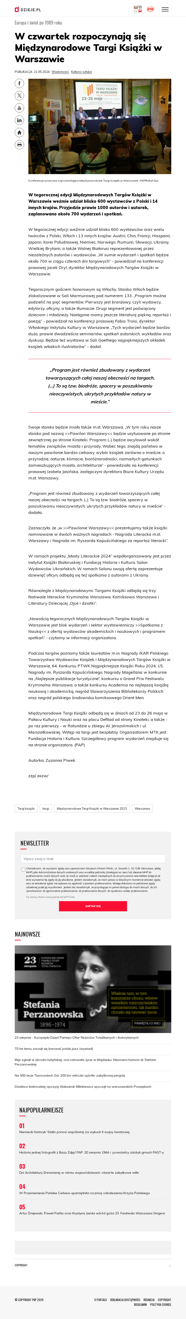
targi (46, 808)
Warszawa (142, 808)
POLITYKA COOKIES (160, 1304)
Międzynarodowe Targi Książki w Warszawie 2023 (92, 808)
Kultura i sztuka (81, 72)
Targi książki (26, 808)
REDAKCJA (149, 1299)
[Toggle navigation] (165, 9)
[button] (170, 1266)
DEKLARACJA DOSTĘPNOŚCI (125, 1299)
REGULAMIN (140, 1304)
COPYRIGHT (164, 1299)
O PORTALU (100, 1299)
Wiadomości (60, 72)
